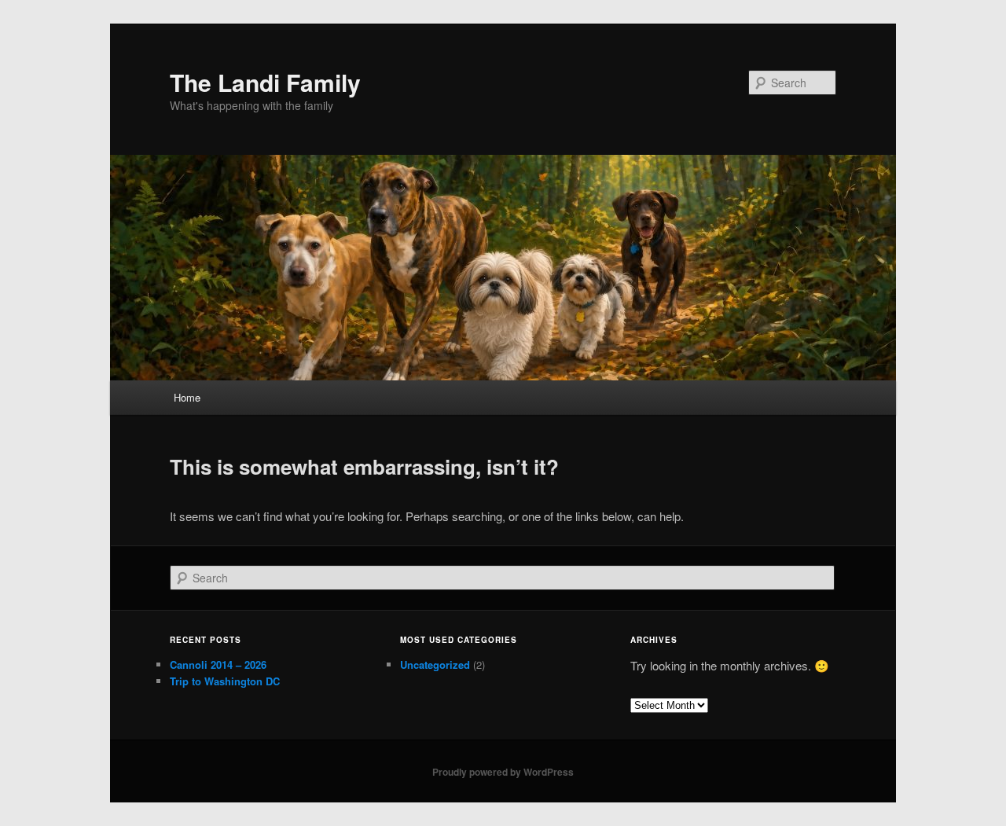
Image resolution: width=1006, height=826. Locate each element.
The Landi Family (265, 82)
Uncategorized (435, 664)
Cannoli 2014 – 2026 (218, 664)
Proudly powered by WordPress (503, 772)
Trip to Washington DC (225, 681)
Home (187, 397)
